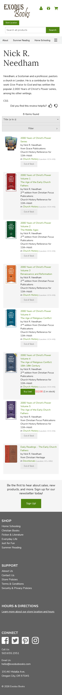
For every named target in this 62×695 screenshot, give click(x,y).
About (5, 40)
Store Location (11, 22)
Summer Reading (21, 40)
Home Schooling (42, 40)
